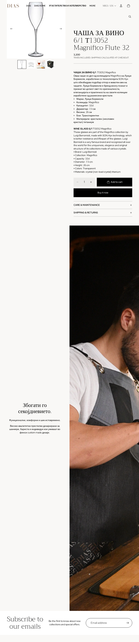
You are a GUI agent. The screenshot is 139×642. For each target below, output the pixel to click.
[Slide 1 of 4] (22, 64)
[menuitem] (92, 5)
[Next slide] (61, 29)
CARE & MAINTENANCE (87, 204)
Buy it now (102, 192)
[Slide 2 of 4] (31, 64)
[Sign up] (127, 623)
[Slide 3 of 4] (41, 64)
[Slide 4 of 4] (50, 64)
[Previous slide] (10, 29)
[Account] (121, 5)
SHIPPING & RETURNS (86, 212)
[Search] (130, 16)
